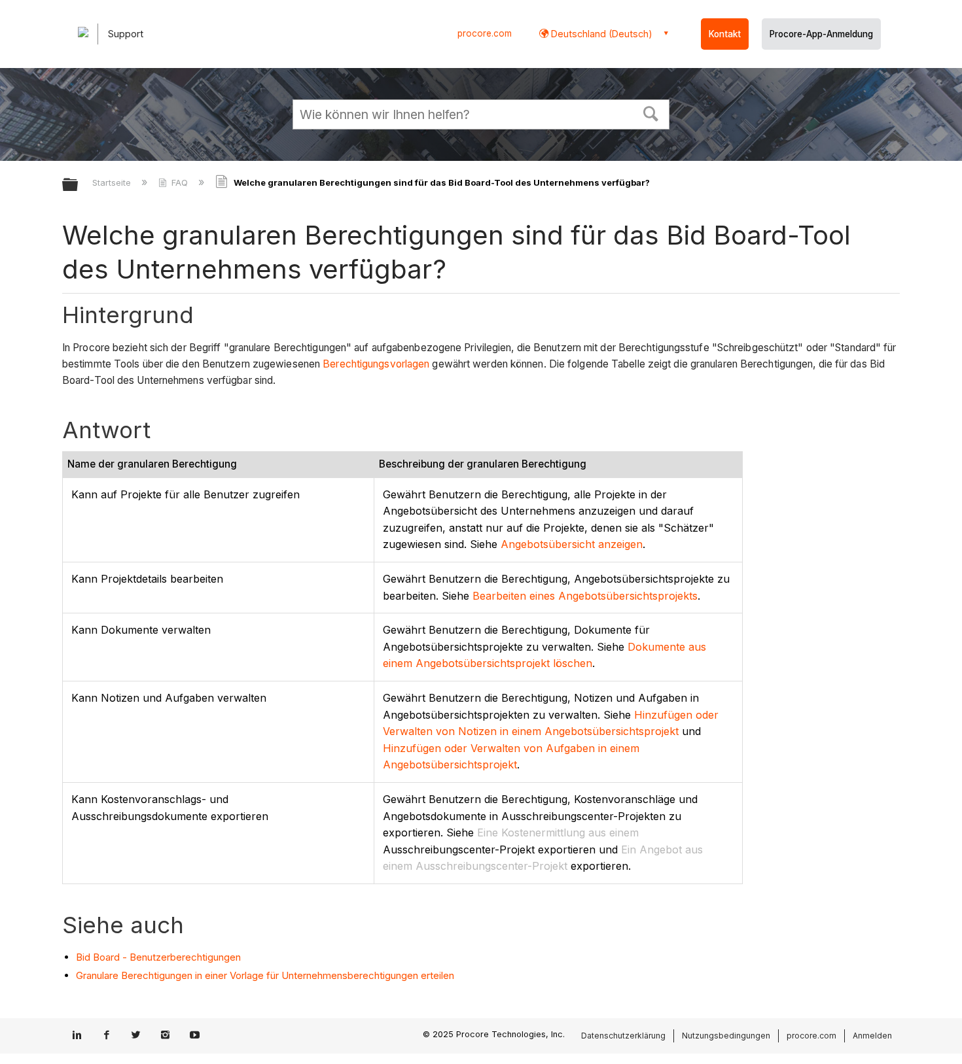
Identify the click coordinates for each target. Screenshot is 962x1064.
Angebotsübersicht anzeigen (572, 544)
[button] (651, 112)
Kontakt (725, 34)
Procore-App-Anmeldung (821, 34)
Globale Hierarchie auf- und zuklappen (78, 185)
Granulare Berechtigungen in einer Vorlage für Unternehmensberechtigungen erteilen (265, 975)
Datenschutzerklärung (623, 1035)
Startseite (113, 182)
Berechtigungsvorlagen (376, 364)
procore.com (484, 33)
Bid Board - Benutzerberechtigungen (158, 957)
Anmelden (872, 1035)
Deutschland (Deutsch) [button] (600, 33)
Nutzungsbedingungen (726, 1035)
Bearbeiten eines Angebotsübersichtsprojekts (585, 595)
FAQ (179, 182)
